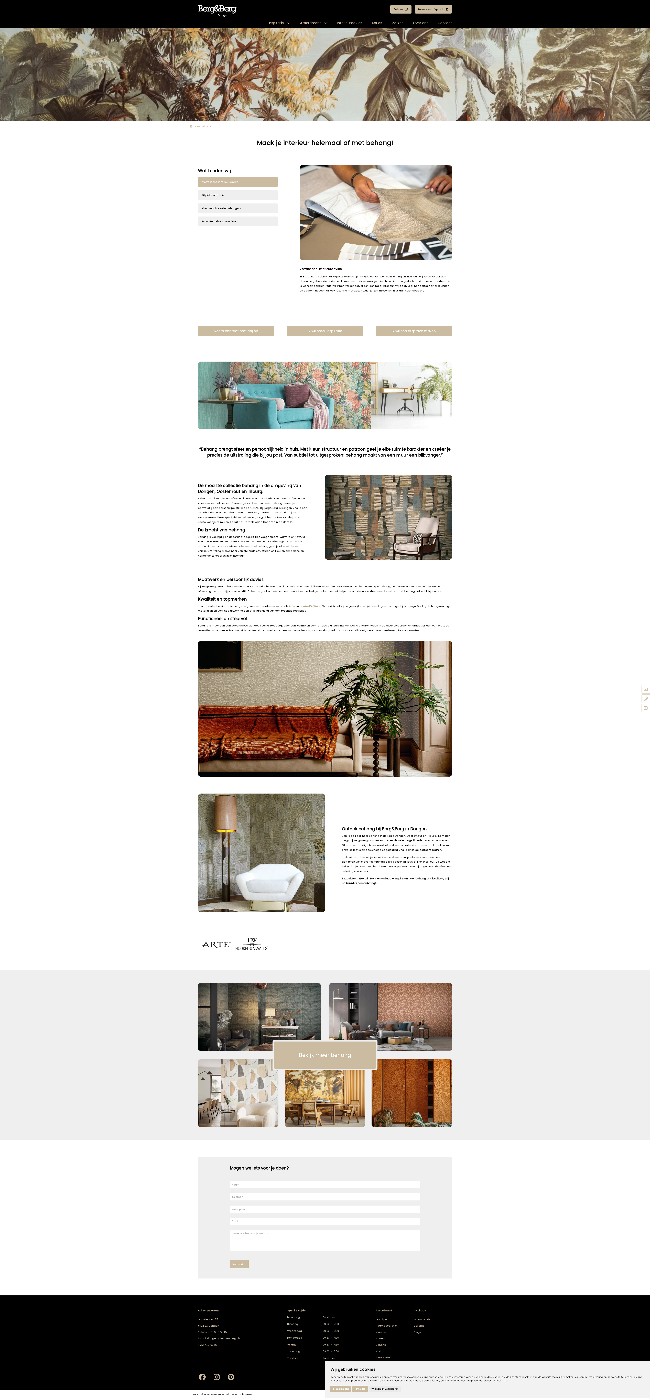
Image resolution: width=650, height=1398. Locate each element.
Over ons (420, 23)
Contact (445, 23)
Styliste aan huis (213, 195)
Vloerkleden (384, 1357)
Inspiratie (276, 23)
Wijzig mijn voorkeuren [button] (384, 1388)
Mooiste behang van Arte (219, 221)
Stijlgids (419, 1325)
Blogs (417, 1332)
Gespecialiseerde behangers (221, 208)
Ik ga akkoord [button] (341, 1388)
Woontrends (422, 1319)
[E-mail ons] (646, 689)
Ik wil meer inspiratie (325, 331)
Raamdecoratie (386, 1325)
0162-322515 (219, 1332)
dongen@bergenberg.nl (223, 1338)
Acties (377, 23)
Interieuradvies (349, 23)
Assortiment (310, 23)
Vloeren (381, 1332)
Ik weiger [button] (360, 1388)
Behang (381, 1345)
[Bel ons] (646, 699)
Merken (398, 23)
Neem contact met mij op (236, 331)
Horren (380, 1338)
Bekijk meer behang (325, 1055)
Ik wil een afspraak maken (414, 331)
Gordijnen (382, 1319)
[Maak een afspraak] (646, 708)
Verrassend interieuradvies (220, 182)
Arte (292, 606)
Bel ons (398, 9)
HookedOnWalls (310, 606)
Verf (378, 1351)
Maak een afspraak (431, 9)
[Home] (191, 126)
